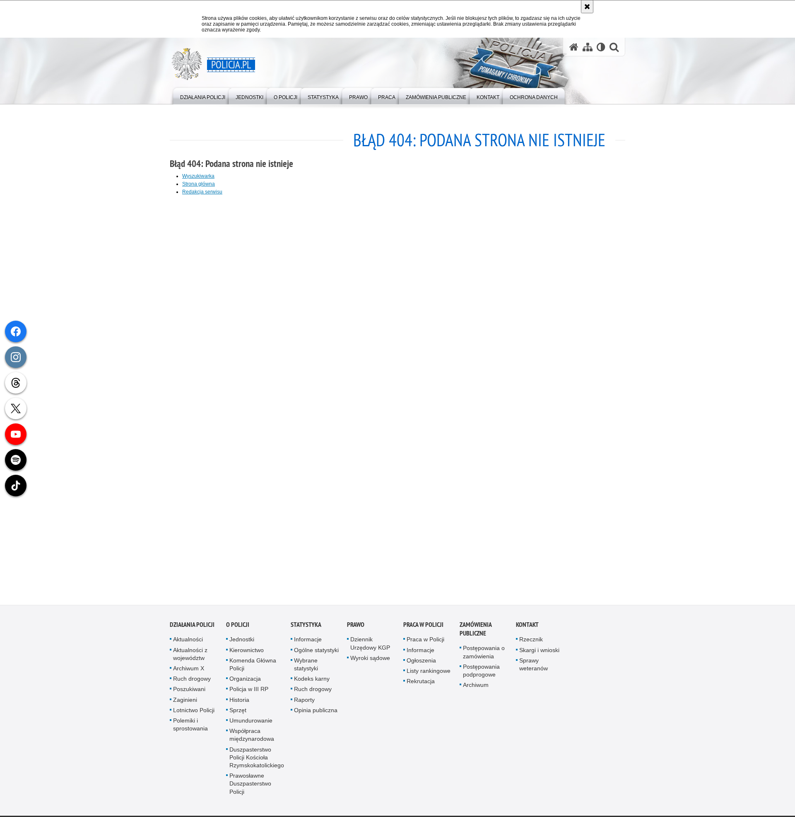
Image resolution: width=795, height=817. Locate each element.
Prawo (355, 627)
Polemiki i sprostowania (190, 727)
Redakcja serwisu (202, 192)
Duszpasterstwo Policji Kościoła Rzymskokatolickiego (256, 759)
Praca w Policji (423, 627)
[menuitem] (203, 95)
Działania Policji (192, 627)
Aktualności (188, 641)
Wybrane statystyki (306, 667)
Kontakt (527, 627)
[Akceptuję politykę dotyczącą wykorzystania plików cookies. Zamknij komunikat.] (587, 6)
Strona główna (198, 184)
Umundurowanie (250, 723)
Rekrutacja (421, 683)
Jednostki (241, 641)
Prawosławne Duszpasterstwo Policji (250, 786)
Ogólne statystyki (316, 652)
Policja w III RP (248, 691)
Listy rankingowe (428, 673)
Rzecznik (531, 641)
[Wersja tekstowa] (601, 47)
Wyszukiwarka (198, 176)
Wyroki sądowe (370, 660)
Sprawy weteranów (533, 667)
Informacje (308, 641)
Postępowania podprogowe (481, 673)
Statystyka (306, 627)
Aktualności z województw (190, 656)
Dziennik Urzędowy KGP (370, 645)
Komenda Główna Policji (252, 667)
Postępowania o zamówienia (484, 654)
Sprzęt (237, 712)
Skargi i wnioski (539, 652)
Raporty (304, 702)
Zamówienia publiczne (475, 631)
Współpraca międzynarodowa (251, 737)
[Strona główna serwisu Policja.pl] (573, 47)
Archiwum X (188, 670)
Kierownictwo (246, 652)
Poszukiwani (189, 691)
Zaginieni (185, 702)
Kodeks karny (312, 681)
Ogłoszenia (421, 663)
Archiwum (476, 687)
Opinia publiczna (315, 712)
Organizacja (245, 681)
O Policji (237, 627)
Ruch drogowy (192, 681)
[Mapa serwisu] (588, 47)
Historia (239, 702)
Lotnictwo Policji (193, 712)
